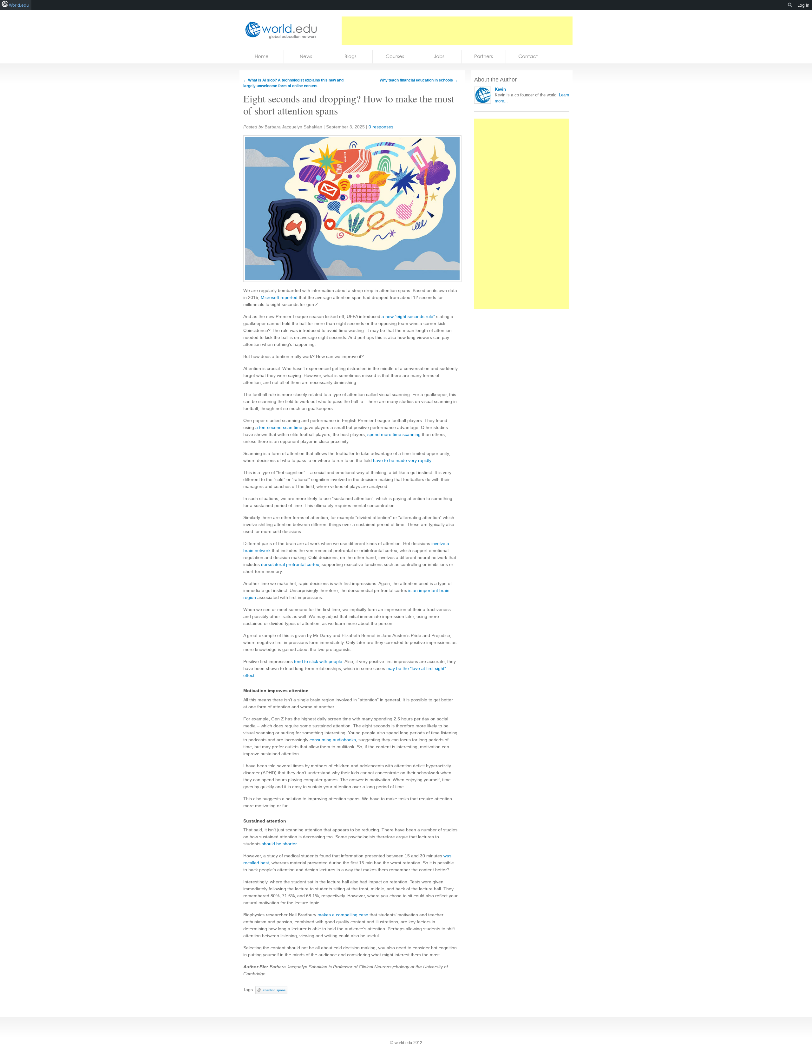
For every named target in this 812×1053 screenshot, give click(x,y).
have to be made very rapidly (402, 460)
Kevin (500, 89)
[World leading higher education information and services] (279, 30)
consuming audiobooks (333, 739)
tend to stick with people (318, 661)
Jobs (439, 56)
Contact (528, 56)
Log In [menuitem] (803, 5)
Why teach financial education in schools (419, 80)
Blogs (350, 56)
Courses (395, 56)
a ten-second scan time (278, 427)
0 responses (381, 126)
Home (262, 56)
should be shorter (279, 843)
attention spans (274, 990)
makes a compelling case (343, 914)
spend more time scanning (394, 434)
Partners (483, 56)
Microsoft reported (279, 297)
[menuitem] (790, 5)
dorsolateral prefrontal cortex (290, 564)
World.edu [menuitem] (19, 5)
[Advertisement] (457, 30)
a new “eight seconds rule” (408, 316)
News (306, 56)
